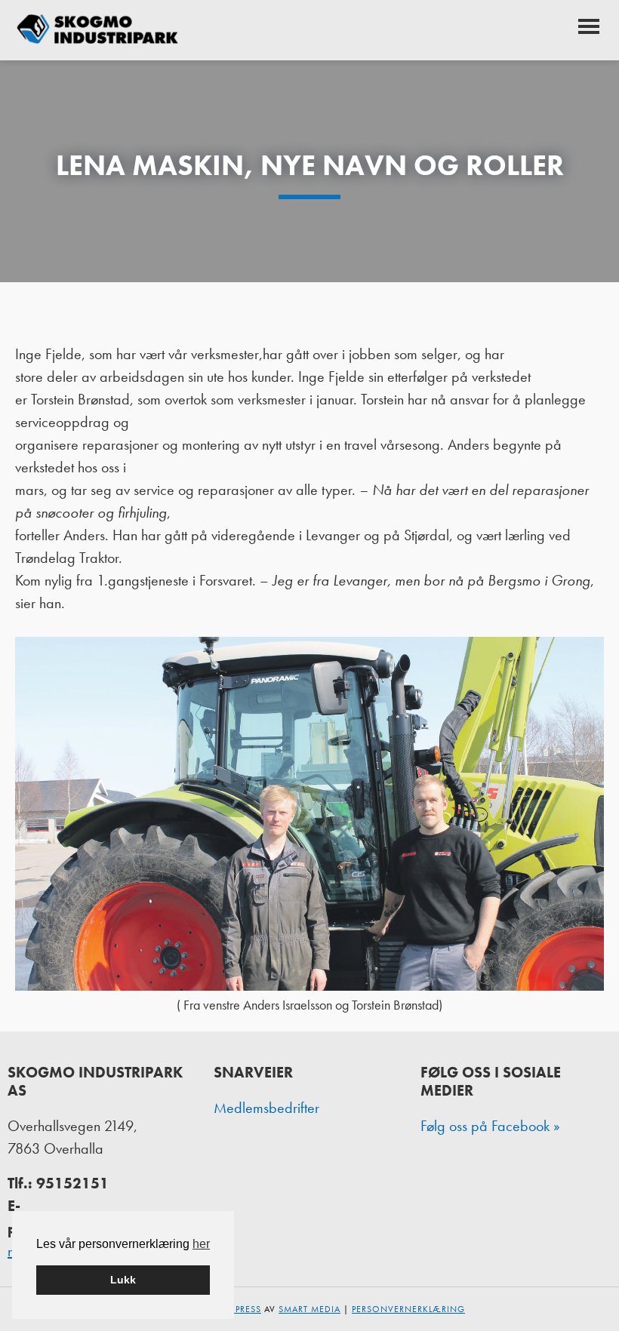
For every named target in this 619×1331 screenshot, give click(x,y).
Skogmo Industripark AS (98, 30)
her (201, 1243)
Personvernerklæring (408, 1309)
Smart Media (309, 1309)
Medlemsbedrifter (266, 1107)
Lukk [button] (123, 1280)
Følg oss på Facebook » (490, 1126)
